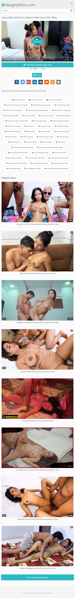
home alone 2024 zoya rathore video (51, 147)
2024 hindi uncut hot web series (38, 110)
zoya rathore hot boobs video (17, 163)
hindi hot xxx (30, 126)
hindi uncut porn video (45, 137)
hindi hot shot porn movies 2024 (17, 121)
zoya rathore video (14, 168)
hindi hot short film (64, 115)
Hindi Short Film (19, 100)
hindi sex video (45, 131)
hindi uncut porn (27, 137)
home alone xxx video (14, 158)
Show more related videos (37, 577)
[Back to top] (71, 593)
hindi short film (12, 137)
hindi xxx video (47, 142)
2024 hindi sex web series (13, 110)
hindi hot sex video (47, 115)
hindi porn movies (63, 126)
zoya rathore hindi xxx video (59, 158)
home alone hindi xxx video (19, 152)
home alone (62, 142)
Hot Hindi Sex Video (55, 100)
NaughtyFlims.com (20, 5)
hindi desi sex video (12, 115)
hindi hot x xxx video (14, 126)
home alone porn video (41, 152)
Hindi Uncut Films (37, 100)
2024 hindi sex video (63, 105)
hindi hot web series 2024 (60, 121)
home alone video (60, 152)
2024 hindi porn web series (42, 105)
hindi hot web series (40, 121)
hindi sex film (30, 131)
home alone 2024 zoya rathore (23, 147)
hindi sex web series (63, 131)
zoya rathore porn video (40, 163)
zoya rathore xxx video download (57, 168)
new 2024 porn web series (36, 158)
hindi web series (31, 142)
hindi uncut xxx (15, 142)
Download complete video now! (39, 64)
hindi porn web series (13, 131)
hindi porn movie (45, 126)
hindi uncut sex (64, 137)
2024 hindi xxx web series (62, 110)
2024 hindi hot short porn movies (16, 105)
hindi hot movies (29, 115)
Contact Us (49, 593)
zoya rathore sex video (60, 163)
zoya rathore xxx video (33, 168)
